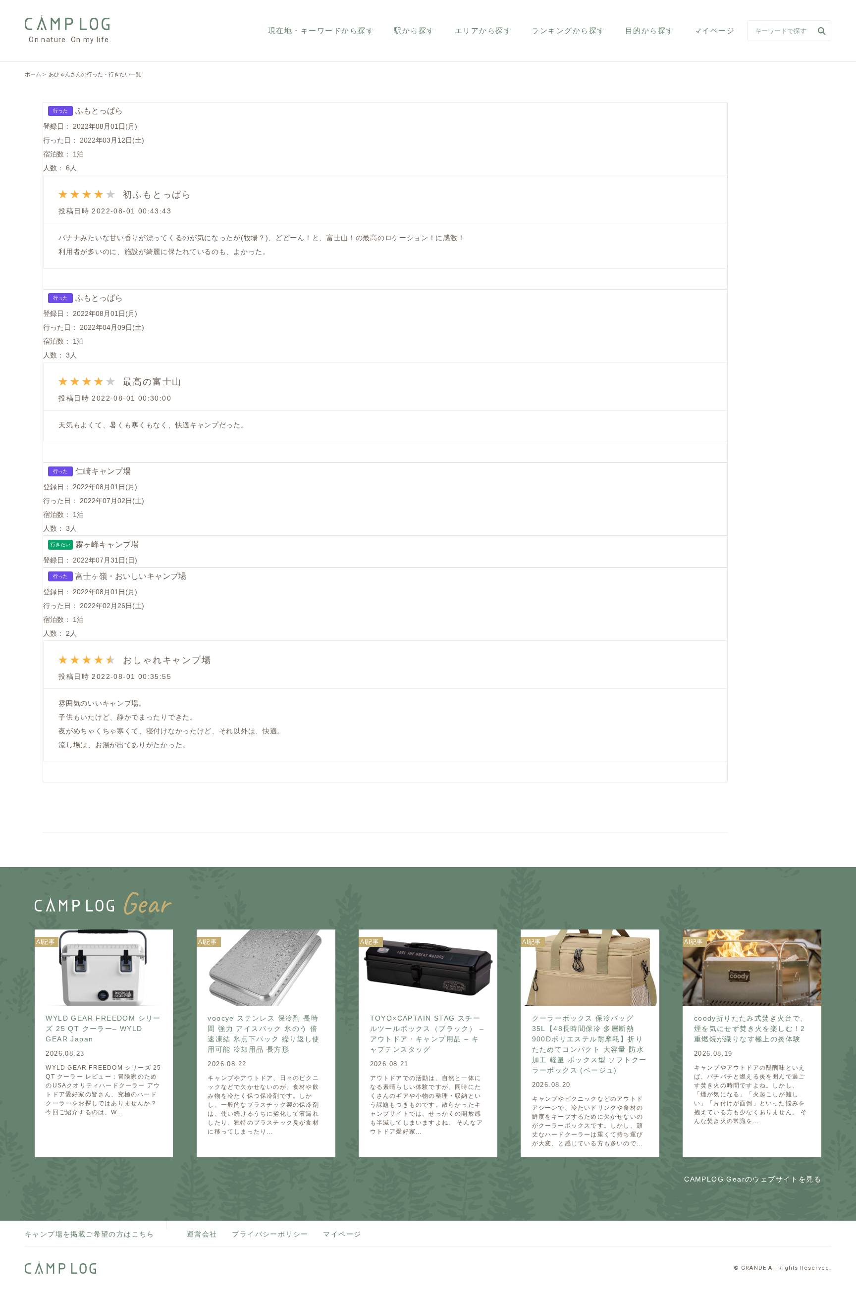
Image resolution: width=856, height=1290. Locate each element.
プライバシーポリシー (270, 1234)
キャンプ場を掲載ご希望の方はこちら (90, 1234)
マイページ (714, 30)
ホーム (33, 74)
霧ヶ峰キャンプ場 (107, 544)
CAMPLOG (68, 22)
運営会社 (202, 1234)
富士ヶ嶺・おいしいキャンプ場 (130, 576)
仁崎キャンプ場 (103, 471)
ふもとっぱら (99, 110)
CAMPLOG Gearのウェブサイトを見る (752, 1179)
